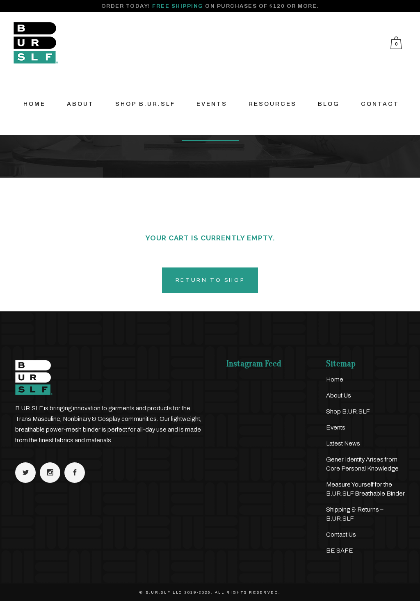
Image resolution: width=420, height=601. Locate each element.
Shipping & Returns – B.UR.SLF (354, 514)
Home (334, 379)
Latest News (343, 443)
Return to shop (210, 280)
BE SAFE (339, 550)
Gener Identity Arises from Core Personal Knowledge (362, 464)
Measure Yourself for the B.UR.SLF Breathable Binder (365, 489)
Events (335, 427)
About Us (338, 395)
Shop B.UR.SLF (348, 411)
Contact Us (341, 534)
